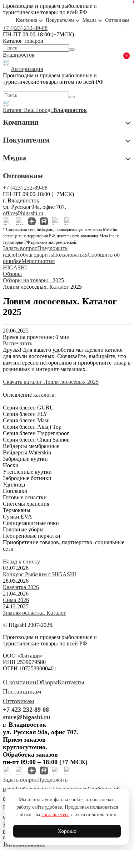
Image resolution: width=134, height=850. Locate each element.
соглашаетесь (55, 814)
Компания (26, 20)
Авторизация (27, 69)
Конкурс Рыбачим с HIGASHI (39, 574)
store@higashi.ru (26, 717)
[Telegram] (7, 221)
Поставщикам (22, 691)
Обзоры (47, 682)
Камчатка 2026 (21, 587)
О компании (19, 682)
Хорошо (67, 831)
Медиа (89, 20)
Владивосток (19, 55)
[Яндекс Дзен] (31, 221)
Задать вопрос (20, 248)
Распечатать (17, 343)
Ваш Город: (55, 110)
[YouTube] (68, 221)
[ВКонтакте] (19, 221)
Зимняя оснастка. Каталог (34, 613)
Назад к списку (21, 561)
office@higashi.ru (23, 213)
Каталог (13, 110)
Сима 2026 (16, 600)
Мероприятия (38, 261)
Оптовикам (117, 20)
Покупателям (60, 20)
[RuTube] (44, 221)
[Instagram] (56, 221)
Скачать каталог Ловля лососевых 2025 (51, 382)
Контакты (71, 682)
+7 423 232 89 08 (26, 709)
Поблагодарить (34, 255)
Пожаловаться (70, 255)
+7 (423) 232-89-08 (25, 28)
